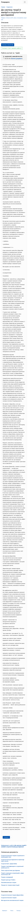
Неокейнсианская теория (8, 882)
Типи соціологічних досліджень (10, 870)
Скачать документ (16, 58)
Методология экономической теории (12, 900)
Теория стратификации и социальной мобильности (12, 867)
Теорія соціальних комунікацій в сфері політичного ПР (12, 873)
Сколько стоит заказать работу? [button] (12, 48)
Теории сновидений (7, 877)
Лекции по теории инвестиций (10, 885)
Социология (9, 7)
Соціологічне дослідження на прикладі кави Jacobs (12, 860)
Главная (3, 7)
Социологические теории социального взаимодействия (12, 856)
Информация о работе (13, 846)
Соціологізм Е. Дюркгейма (9, 863)
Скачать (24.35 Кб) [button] (7, 45)
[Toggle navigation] (25, 2)
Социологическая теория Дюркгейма (12, 895)
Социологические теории (9, 897)
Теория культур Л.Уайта (8, 880)
